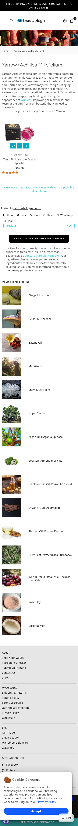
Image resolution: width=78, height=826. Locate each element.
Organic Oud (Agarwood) (44, 507)
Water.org (8, 747)
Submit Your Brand (14, 668)
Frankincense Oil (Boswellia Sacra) (50, 484)
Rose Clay (35, 602)
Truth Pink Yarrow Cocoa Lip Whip (19, 161)
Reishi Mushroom (40, 318)
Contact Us (9, 672)
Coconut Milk (37, 625)
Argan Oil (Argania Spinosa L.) (47, 436)
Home (5, 50)
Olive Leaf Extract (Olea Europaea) (50, 554)
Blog (4, 727)
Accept (36, 811)
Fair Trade (8, 732)
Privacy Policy (47, 802)
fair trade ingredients (27, 208)
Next (69, 225)
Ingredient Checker (14, 662)
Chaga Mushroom (40, 295)
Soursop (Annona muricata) (46, 460)
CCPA (5, 678)
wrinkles (26, 100)
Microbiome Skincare (15, 742)
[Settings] (65, 20)
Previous (10, 225)
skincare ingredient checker (42, 255)
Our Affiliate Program (15, 708)
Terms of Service (12, 702)
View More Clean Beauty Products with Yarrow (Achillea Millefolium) (39, 189)
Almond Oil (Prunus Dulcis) (46, 531)
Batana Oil (35, 342)
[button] (39, 822)
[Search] (11, 20)
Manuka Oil (36, 366)
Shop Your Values (13, 658)
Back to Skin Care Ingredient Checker (39, 238)
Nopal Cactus (37, 413)
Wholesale (8, 718)
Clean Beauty (10, 737)
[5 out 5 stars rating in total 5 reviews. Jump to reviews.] (10, 173)
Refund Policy (10, 697)
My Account (9, 687)
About (5, 652)
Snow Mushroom (39, 389)
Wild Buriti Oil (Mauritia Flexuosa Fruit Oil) (49, 578)
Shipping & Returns (14, 692)
